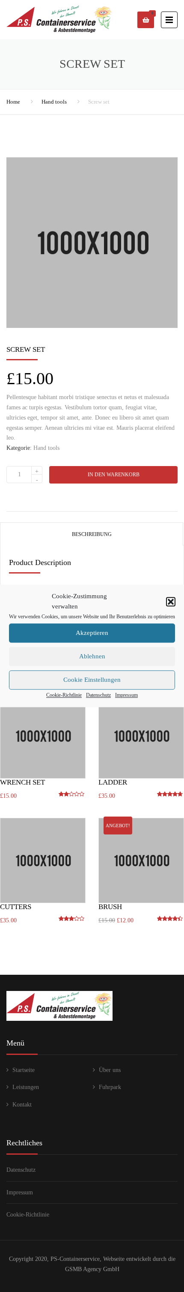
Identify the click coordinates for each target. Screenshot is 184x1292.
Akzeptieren (92, 632)
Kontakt (22, 1104)
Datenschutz (98, 695)
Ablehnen (92, 656)
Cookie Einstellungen (92, 679)
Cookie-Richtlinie (64, 695)
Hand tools (54, 101)
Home (13, 101)
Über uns (110, 1070)
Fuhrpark (110, 1087)
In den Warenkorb (113, 475)
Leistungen (25, 1087)
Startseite (23, 1070)
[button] (170, 601)
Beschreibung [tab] (92, 534)
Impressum (126, 695)
